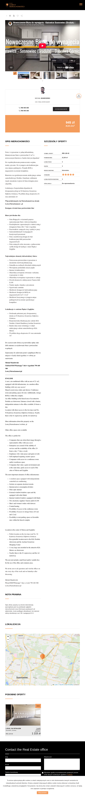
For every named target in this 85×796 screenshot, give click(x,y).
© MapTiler (61, 684)
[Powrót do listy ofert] (6, 16)
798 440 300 (24, 108)
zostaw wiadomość (61, 109)
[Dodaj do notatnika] (18, 16)
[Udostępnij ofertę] (22, 16)
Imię (6, 757)
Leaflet (56, 684)
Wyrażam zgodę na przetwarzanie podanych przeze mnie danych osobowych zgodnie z (61, 774)
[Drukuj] (10, 16)
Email (7, 764)
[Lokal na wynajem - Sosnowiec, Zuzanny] (23, 720)
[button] (42, 657)
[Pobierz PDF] (14, 16)
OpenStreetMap (69, 684)
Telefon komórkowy (11, 772)
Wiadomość (48, 757)
